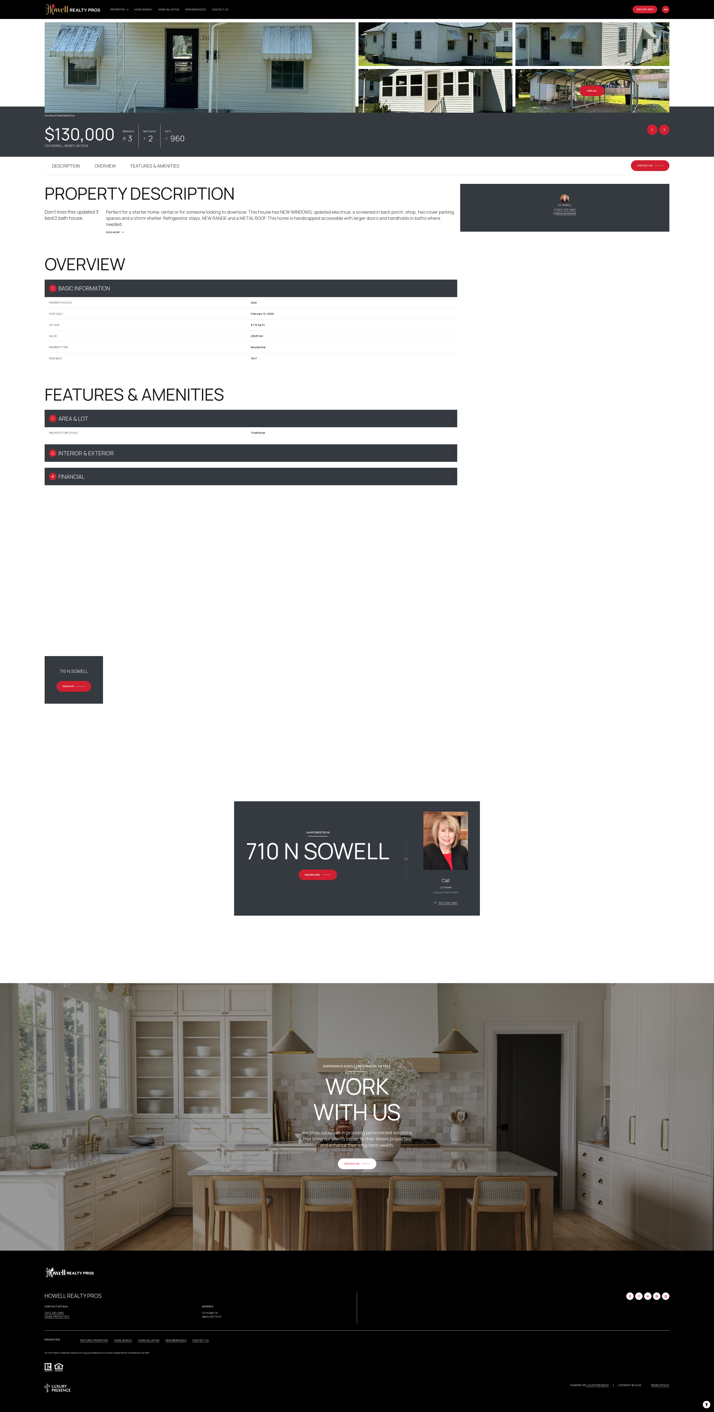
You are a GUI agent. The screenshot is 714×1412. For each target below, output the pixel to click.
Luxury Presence (597, 1385)
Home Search (143, 9)
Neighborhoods (195, 9)
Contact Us (220, 9)
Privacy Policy (660, 1385)
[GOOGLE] (656, 1296)
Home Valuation (168, 9)
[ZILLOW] (665, 1296)
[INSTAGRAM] (639, 1296)
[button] (650, 165)
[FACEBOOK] (630, 1296)
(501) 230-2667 (644, 9)
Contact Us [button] (200, 1340)
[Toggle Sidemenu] (665, 9)
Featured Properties (94, 1340)
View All (592, 90)
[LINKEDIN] (648, 1296)
